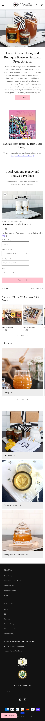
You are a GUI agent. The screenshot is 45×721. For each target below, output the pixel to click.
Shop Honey (8, 576)
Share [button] (6, 288)
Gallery (6, 609)
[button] (2, 4)
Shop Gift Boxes (9, 586)
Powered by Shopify (27, 716)
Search (6, 595)
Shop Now (22, 97)
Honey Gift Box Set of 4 (29, 327)
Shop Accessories (10, 591)
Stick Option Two (7, 259)
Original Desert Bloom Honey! (22, 156)
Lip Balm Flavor (7, 240)
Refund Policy (9, 634)
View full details (35, 288)
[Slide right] (27, 335)
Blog (5, 614)
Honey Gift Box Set (7, 327)
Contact (7, 619)
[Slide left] (17, 335)
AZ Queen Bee (20, 716)
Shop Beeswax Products (12, 581)
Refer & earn (9, 716)
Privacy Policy (9, 624)
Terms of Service (10, 629)
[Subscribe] (38, 691)
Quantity (4, 268)
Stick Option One (7, 249)
